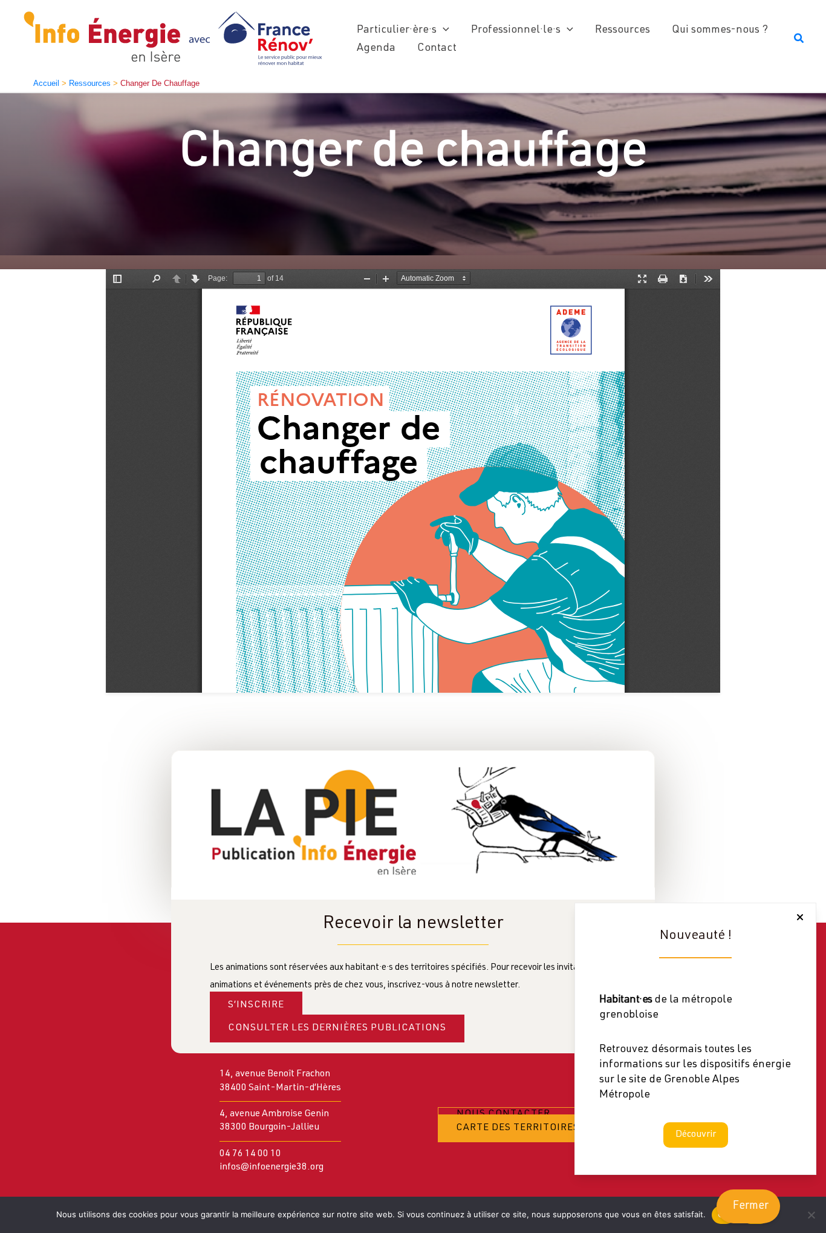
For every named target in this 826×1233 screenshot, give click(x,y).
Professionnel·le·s (516, 30)
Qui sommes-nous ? (720, 30)
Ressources (622, 30)
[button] (443, 30)
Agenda (376, 48)
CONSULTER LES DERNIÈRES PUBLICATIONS (337, 1028)
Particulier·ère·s (397, 30)
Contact (437, 48)
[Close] (800, 917)
